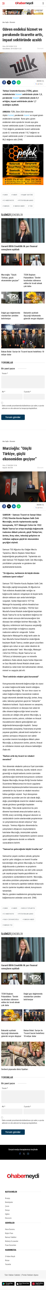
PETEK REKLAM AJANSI (26, 200)
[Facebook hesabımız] (20, 1153)
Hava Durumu (10, 1229)
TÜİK (31, 206)
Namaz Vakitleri (10, 1237)
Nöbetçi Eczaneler (11, 1241)
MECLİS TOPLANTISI (28, 908)
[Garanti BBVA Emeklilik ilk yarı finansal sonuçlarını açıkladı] (23, 230)
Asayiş (7, 1198)
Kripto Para (9, 1233)
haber (15, 195)
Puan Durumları (10, 1245)
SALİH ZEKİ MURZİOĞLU (11, 919)
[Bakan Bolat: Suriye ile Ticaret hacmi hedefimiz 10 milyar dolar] (23, 336)
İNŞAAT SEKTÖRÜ (27, 195)
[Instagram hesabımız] (28, 1153)
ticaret (16, 98)
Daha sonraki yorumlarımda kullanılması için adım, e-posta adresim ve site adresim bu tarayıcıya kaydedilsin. (23, 407)
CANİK (6, 195)
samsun (6, 206)
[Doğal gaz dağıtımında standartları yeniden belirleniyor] (11, 301)
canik (6, 908)
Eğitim (7, 1214)
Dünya (7, 1210)
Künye (7, 1260)
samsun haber (19, 206)
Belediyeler (9, 1202)
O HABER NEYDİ (9, 200)
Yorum (5, 373)
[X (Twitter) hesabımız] (24, 1153)
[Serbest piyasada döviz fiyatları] (23, 1054)
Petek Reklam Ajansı (30, 1275)
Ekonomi (40, 48)
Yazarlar (8, 1264)
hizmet (18, 94)
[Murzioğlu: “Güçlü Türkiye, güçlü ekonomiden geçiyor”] (11, 262)
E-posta (27, 392)
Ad (3, 392)
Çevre (7, 1206)
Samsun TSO (8, 925)
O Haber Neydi (10, 1256)
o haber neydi (9, 914)
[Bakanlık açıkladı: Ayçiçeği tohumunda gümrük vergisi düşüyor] (34, 301)
